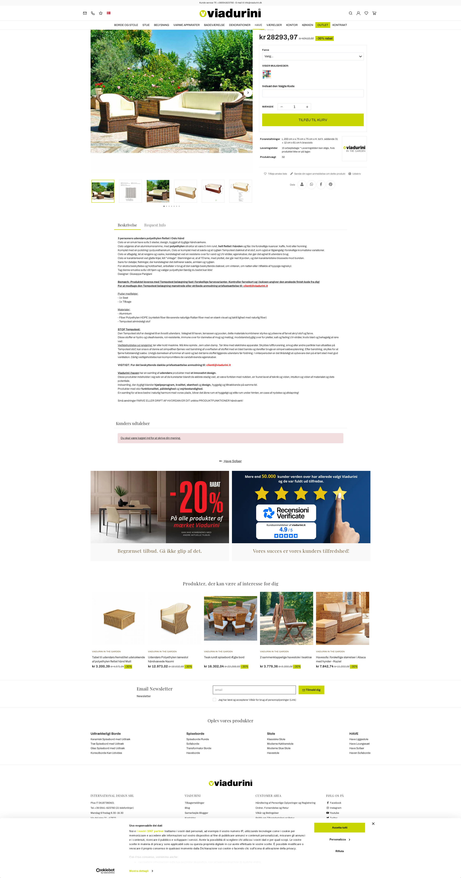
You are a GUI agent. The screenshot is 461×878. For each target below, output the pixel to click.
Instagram (335, 808)
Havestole (273, 752)
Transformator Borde (198, 748)
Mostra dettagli (139, 870)
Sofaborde (192, 743)
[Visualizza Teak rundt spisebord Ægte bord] (248, 600)
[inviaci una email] (85, 13)
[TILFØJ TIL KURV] (304, 600)
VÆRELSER (274, 25)
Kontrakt (339, 25)
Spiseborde (195, 733)
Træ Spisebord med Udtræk (107, 743)
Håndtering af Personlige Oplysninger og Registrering (285, 803)
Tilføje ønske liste (277, 173)
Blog (187, 808)
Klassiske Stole (276, 739)
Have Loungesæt (359, 743)
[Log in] (358, 13)
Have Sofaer (232, 461)
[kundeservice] (93, 13)
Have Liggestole (358, 739)
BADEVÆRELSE (214, 25)
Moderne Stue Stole (278, 748)
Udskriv (356, 173)
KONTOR (292, 25)
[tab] (127, 225)
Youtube (334, 813)
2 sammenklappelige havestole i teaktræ (286, 657)
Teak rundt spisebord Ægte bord (224, 657)
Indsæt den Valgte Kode (278, 86)
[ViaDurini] (230, 13)
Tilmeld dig (313, 689)
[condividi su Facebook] (321, 184)
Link (292, 700)
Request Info (155, 224)
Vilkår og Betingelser (267, 813)
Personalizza (338, 839)
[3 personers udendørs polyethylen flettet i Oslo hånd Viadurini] (266, 74)
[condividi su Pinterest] (330, 184)
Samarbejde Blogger (196, 813)
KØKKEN (307, 25)
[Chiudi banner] (373, 823)
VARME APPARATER (186, 25)
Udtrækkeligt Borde (106, 733)
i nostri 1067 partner (150, 831)
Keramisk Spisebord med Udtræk (110, 739)
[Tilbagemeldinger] (101, 13)
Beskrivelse (127, 224)
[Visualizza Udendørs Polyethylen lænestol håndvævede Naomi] (192, 600)
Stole (271, 733)
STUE (146, 25)
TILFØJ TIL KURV (313, 120)
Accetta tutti (339, 827)
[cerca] (350, 13)
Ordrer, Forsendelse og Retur (272, 808)
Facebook (335, 803)
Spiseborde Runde (197, 739)
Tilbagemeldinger (194, 803)
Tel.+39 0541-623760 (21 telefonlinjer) (112, 808)
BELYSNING (161, 25)
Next (248, 92)
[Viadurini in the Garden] (354, 149)
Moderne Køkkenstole (280, 743)
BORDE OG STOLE (126, 25)
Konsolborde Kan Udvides (106, 752)
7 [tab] (182, 208)
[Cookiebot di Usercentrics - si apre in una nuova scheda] (105, 871)
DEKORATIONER (239, 25)
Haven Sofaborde (359, 752)
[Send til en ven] (301, 184)
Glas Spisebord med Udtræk (108, 748)
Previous (95, 92)
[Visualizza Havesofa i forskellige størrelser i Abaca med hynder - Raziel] (360, 600)
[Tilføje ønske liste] (136, 609)
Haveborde (193, 752)
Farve (265, 50)
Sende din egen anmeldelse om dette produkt (319, 173)
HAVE (258, 25)
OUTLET (322, 25)
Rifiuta (339, 851)
